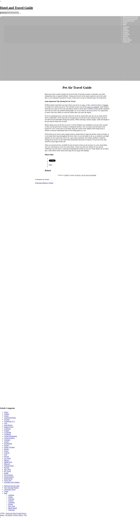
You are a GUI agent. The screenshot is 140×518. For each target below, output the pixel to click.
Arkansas (126, 30)
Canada (6, 430)
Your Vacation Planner (130, 19)
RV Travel (7, 471)
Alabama (126, 27)
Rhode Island (127, 40)
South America (9, 477)
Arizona (125, 32)
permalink (93, 175)
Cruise (125, 22)
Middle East (8, 462)
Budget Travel (8, 427)
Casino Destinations (10, 436)
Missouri (7, 464)
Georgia (6, 453)
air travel (77, 175)
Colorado (7, 440)
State (124, 24)
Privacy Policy (18, 515)
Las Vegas (7, 458)
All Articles (8, 515)
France (6, 451)
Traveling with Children (12, 482)
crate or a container (93, 107)
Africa (6, 412)
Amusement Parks (10, 418)
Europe (6, 445)
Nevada (6, 467)
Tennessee (126, 41)
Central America (9, 438)
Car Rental (7, 432)
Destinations (8, 443)
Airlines (66, 175)
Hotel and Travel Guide (16, 8)
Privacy (24, 513)
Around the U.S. (9, 421)
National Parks (9, 466)
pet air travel (85, 175)
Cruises (6, 442)
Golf (5, 455)
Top (25, 515)
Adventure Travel (128, 21)
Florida (125, 36)
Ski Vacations (8, 475)
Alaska (125, 29)
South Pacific (8, 479)
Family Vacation (9, 447)
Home (2, 515)
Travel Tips (7, 480)
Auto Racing (8, 425)
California (126, 34)
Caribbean (7, 434)
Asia (5, 423)
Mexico (6, 460)
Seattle (6, 473)
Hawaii (6, 456)
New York (126, 38)
